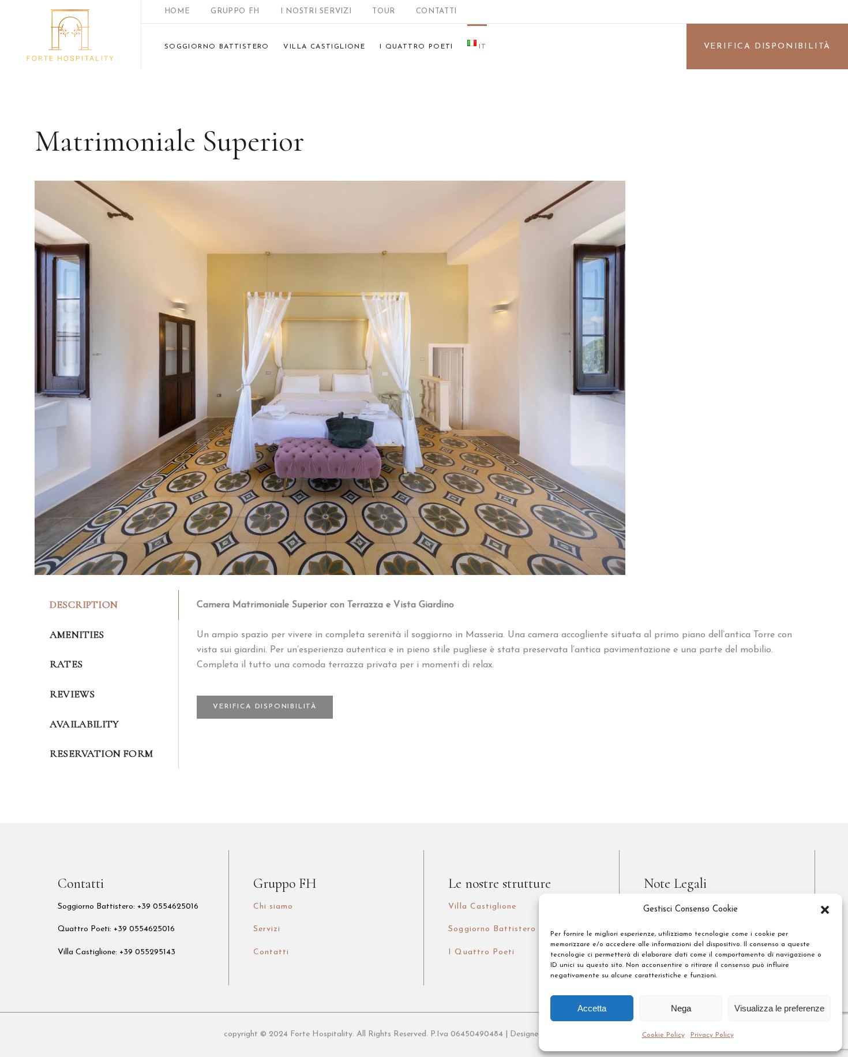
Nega (681, 1008)
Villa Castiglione (482, 906)
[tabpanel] (496, 658)
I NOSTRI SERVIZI (315, 11)
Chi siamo (273, 906)
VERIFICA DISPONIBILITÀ (767, 46)
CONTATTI (436, 11)
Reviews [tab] (72, 694)
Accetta (591, 1008)
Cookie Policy (663, 1035)
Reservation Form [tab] (101, 753)
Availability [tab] (84, 724)
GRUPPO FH (235, 11)
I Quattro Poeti (481, 952)
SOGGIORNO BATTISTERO (216, 46)
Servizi (266, 929)
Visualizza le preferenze (779, 1008)
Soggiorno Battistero (492, 929)
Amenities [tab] (77, 634)
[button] (825, 910)
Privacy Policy (712, 1035)
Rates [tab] (66, 664)
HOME (177, 11)
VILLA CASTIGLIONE (324, 46)
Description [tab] (84, 604)
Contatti (271, 952)
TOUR (383, 11)
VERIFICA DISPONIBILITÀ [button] (265, 706)
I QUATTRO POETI (416, 46)
